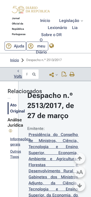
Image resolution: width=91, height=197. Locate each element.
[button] (31, 10)
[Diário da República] (31, 10)
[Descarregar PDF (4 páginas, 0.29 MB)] (64, 75)
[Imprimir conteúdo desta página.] (72, 75)
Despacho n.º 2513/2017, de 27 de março (51, 105)
